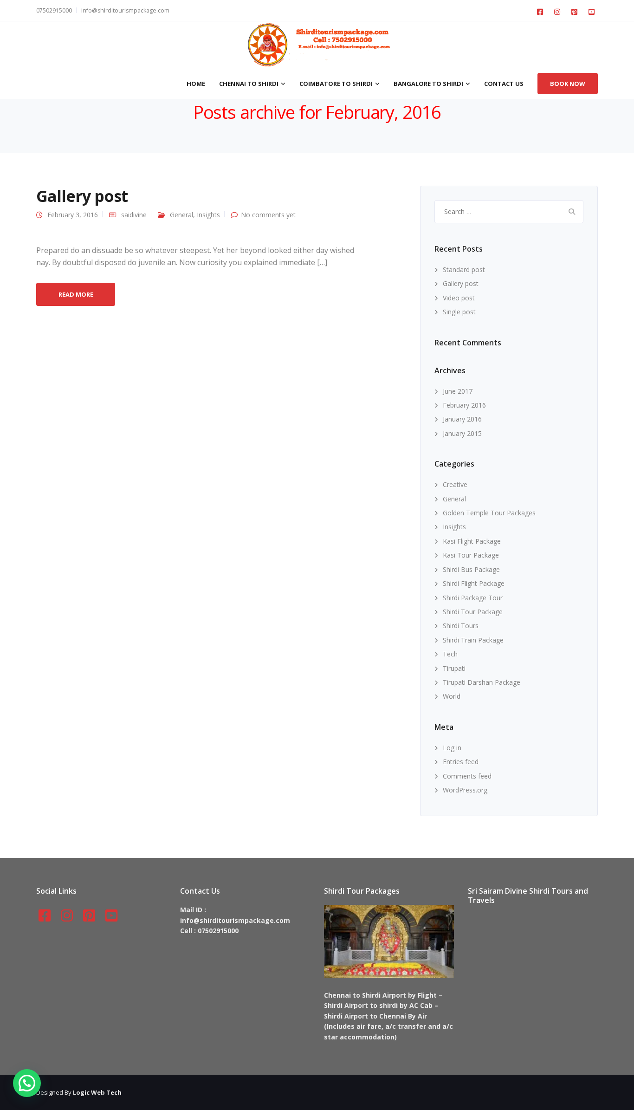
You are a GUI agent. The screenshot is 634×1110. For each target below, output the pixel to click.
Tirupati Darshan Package (481, 682)
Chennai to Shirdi (248, 83)
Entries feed (461, 761)
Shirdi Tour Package (473, 611)
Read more (75, 294)
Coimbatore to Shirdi (336, 83)
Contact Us (504, 83)
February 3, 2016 (72, 214)
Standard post (464, 269)
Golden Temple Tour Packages (489, 512)
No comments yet (268, 214)
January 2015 (462, 433)
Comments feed (467, 776)
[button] (27, 1083)
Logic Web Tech (97, 1092)
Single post (459, 311)
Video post (459, 297)
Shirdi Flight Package (474, 583)
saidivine (134, 214)
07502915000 (54, 10)
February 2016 (464, 405)
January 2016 (462, 419)
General (181, 214)
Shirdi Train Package (473, 640)
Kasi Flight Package (472, 541)
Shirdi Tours (461, 625)
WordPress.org (465, 789)
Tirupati (454, 668)
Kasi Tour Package (471, 555)
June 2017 (457, 391)
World (451, 696)
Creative (455, 484)
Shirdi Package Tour (473, 597)
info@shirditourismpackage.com (125, 10)
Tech (450, 653)
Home (196, 83)
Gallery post (82, 196)
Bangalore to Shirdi (428, 83)
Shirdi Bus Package (471, 569)
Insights (208, 214)
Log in (452, 747)
